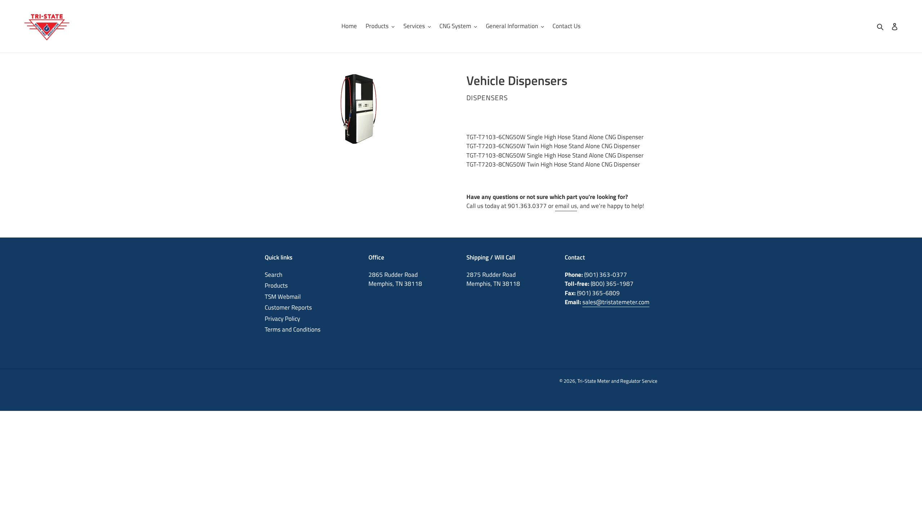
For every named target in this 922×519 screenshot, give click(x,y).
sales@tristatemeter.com (615, 302)
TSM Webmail (283, 296)
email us (566, 205)
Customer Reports (288, 307)
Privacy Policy (282, 318)
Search (273, 274)
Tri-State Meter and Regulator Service (617, 381)
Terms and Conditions (293, 329)
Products (276, 285)
